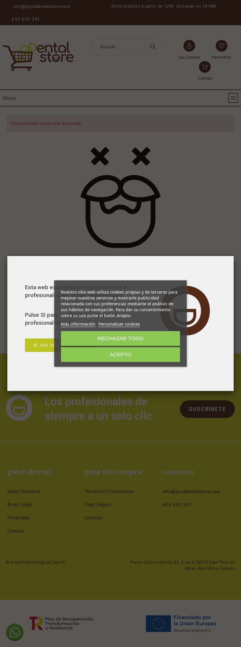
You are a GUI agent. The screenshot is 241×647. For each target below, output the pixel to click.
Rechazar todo (120, 338)
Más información (78, 324)
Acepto (120, 355)
